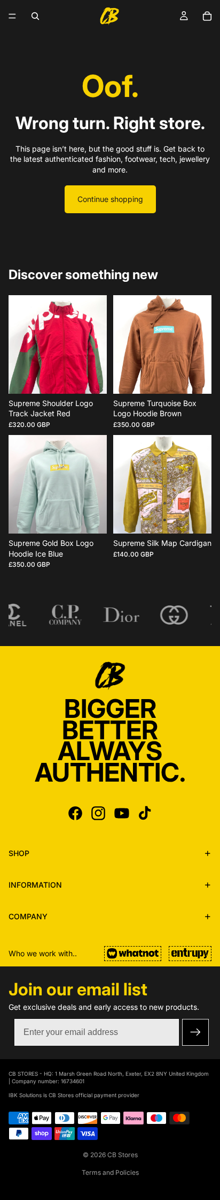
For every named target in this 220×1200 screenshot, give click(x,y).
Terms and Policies (110, 1172)
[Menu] (12, 16)
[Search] (35, 16)
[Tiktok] (144, 813)
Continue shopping (110, 199)
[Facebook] (75, 813)
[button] (195, 1032)
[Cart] (207, 16)
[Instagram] (98, 813)
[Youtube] (121, 813)
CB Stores (122, 1155)
